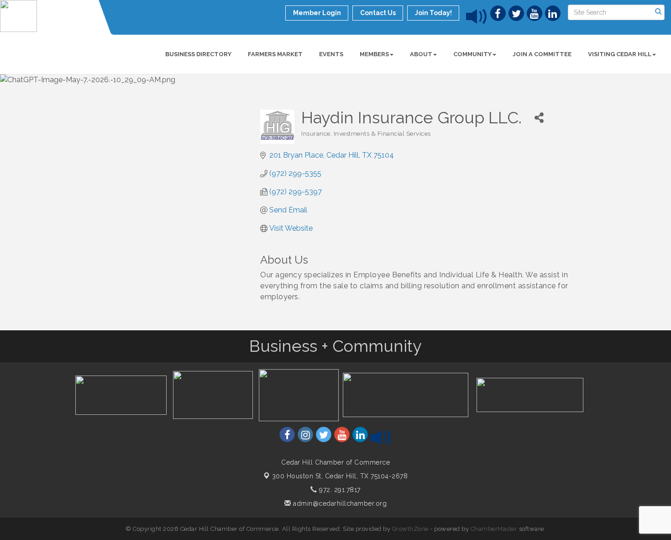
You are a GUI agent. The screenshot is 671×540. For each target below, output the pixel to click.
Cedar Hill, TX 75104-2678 (340, 476)
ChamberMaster (494, 528)
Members (374, 54)
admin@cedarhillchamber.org (339, 503)
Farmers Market (275, 54)
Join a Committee (542, 54)
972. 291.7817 (339, 489)
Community (472, 54)
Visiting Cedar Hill (619, 54)
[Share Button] (539, 117)
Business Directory (198, 54)
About (421, 54)
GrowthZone (410, 528)
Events (331, 54)
